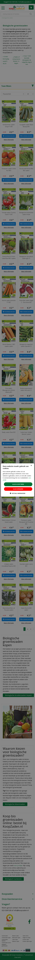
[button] (17, 493)
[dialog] (17, 480)
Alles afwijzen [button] (18, 489)
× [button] (31, 465)
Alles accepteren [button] (18, 484)
